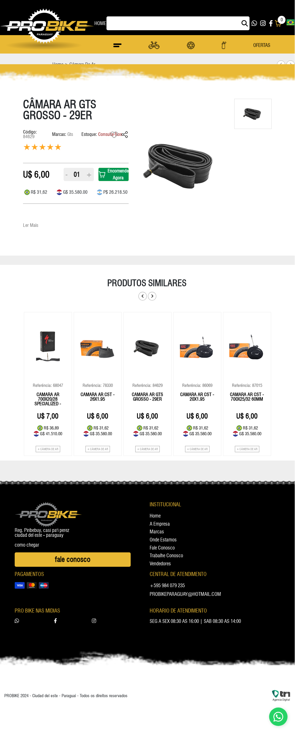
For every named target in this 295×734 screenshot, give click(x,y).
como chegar (27, 545)
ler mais (30, 225)
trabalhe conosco (166, 555)
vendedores (160, 563)
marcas (157, 532)
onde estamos (163, 540)
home (100, 23)
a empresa (160, 524)
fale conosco (162, 548)
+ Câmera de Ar (47, 449)
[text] (58, 148)
